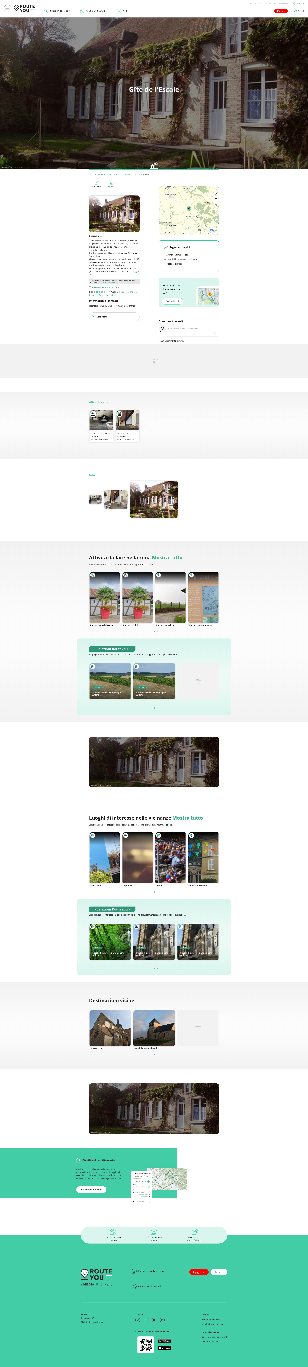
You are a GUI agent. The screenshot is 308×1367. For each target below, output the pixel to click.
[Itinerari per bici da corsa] (105, 597)
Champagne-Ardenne (119, 174)
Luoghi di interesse (95, 174)
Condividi (96, 186)
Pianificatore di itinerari (91, 1189)
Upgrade (281, 11)
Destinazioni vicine (174, 263)
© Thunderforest (195, 234)
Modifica (112, 186)
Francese (124, 292)
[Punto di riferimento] (203, 857)
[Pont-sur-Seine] (110, 1028)
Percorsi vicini (172, 301)
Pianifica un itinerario (151, 1271)
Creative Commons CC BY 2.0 (110, 282)
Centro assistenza (212, 1341)
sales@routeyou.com (213, 1324)
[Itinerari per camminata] (203, 597)
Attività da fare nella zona (177, 254)
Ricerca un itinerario (150, 1286)
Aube (109, 174)
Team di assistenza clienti (215, 1337)
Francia (104, 174)
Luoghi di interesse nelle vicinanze (181, 259)
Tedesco (113, 295)
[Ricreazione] (105, 857)
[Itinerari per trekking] (170, 597)
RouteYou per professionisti (276, 3)
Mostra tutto (167, 557)
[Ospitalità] (137, 857)
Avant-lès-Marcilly (133, 174)
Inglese (133, 292)
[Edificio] (170, 857)
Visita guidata (255, 3)
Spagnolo (103, 295)
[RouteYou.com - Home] (24, 8)
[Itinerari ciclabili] (137, 597)
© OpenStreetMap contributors (209, 234)
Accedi (219, 1272)
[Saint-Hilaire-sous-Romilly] (153, 1028)
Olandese (93, 295)
